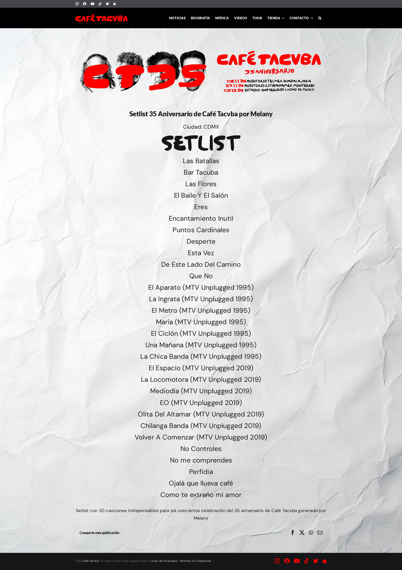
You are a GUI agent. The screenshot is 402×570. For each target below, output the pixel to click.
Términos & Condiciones (195, 561)
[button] (319, 18)
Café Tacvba (90, 561)
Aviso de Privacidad (164, 561)
